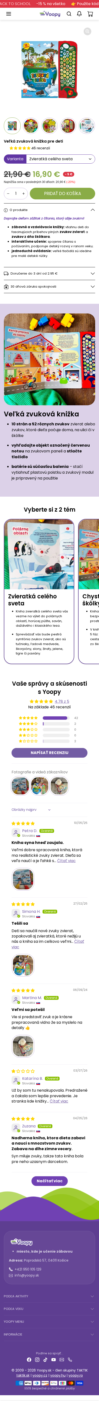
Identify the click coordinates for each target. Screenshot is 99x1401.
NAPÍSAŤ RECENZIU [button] (49, 752)
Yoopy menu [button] (14, 1321)
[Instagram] (37, 1359)
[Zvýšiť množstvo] (23, 193)
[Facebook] (29, 1359)
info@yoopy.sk (27, 1275)
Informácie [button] (13, 1334)
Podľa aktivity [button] (16, 1296)
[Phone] (70, 1359)
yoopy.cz (39, 1375)
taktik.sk (23, 1375)
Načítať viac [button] (49, 1181)
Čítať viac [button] (66, 861)
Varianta (15, 159)
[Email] (62, 1359)
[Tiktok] (45, 1359)
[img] (23, 823)
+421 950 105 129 (28, 1269)
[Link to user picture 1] (23, 879)
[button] (13, 14)
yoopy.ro (75, 1375)
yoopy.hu (58, 1375)
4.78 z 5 (62, 701)
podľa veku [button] (13, 1309)
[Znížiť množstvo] (8, 193)
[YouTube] (54, 1359)
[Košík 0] (90, 14)
